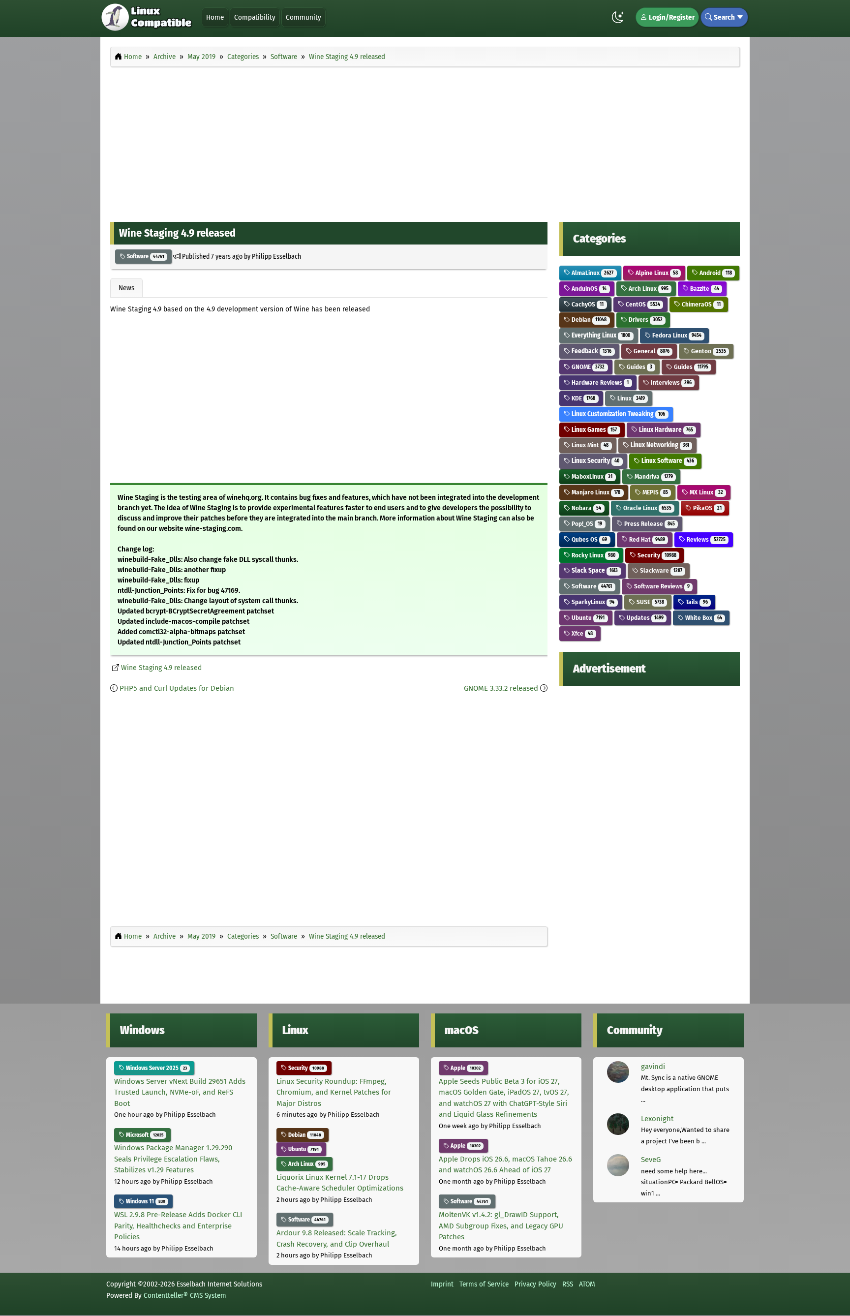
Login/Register (671, 17)
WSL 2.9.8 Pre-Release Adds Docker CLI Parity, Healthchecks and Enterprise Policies (178, 1225)
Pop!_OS (586, 523)
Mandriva (653, 476)
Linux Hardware (665, 429)
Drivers (645, 319)
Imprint (442, 1284)
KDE (582, 398)
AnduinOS (588, 288)
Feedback (590, 351)
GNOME (587, 366)
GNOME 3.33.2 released (501, 688)
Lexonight (657, 1118)
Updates (644, 617)
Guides (638, 366)
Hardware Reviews (599, 382)
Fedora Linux (676, 335)
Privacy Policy (535, 1284)
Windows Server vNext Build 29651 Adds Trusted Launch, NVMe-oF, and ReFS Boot (179, 1092)
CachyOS (587, 304)
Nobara (585, 508)
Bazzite (704, 288)
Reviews (705, 539)
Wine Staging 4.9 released (161, 668)
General (650, 351)
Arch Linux (647, 288)
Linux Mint (589, 445)
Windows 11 (144, 1201)
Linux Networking (659, 445)
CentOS (642, 304)
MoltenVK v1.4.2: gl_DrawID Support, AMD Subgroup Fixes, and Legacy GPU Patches (501, 1225)
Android (714, 272)
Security (656, 555)
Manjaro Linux (595, 492)
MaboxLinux (591, 476)
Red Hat (646, 539)
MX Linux (705, 492)
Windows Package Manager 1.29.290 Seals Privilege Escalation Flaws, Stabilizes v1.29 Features (173, 1158)
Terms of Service (484, 1284)
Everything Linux (600, 335)
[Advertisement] (425, 142)
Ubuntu (587, 617)
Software (144, 256)
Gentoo (708, 351)
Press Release (649, 523)
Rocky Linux (592, 555)
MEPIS (654, 492)
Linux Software (667, 460)
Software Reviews (661, 586)
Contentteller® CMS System (185, 1295)
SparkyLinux (592, 602)
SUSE (649, 602)
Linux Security (594, 460)
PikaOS (706, 508)
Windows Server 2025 (155, 1068)
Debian (588, 319)
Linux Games (593, 429)
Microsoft (143, 1135)
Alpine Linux (656, 272)
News (126, 287)
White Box (703, 617)
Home (215, 17)
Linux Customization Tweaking (617, 414)
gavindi (653, 1066)
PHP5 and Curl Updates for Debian (177, 688)
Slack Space (594, 570)
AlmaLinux (591, 272)
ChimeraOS (700, 304)
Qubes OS (588, 539)
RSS (567, 1284)
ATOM (587, 1284)
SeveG (651, 1159)
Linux (630, 398)
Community (303, 17)
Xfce (581, 633)
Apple (465, 1068)
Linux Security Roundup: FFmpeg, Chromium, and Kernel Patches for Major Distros (333, 1092)
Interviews (670, 382)
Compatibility (254, 17)
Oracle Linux (646, 508)
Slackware (660, 570)
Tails (695, 602)
